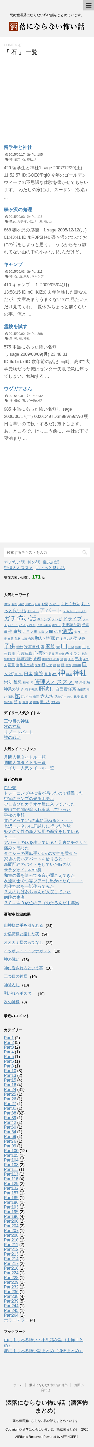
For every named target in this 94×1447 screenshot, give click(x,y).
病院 (38, 673)
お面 (45, 604)
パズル (31, 625)
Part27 (10, 1103)
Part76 (10, 1141)
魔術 (36, 702)
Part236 (11, 1292)
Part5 (9, 1056)
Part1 (9, 1038)
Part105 (11, 1155)
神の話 (33, 562)
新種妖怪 (9, 659)
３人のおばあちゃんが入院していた (37, 892)
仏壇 (57, 632)
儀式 (17, 159)
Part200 (11, 1221)
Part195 (11, 1212)
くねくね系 (70, 604)
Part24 (10, 1089)
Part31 (10, 1108)
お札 (14, 604)
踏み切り (60, 696)
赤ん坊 (47, 696)
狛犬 (49, 665)
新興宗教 (24, 659)
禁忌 (12, 221)
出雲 (11, 638)
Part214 (11, 1259)
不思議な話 (71, 625)
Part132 (37, 396)
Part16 (10, 1085)
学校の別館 (14, 815)
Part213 (11, 1254)
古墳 (24, 638)
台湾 (31, 638)
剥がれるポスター (19, 993)
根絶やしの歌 (50, 659)
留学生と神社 (18, 147)
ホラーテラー (16, 1320)
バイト (13, 625)
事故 (17, 631)
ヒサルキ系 (44, 625)
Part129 (11, 1183)
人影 (41, 631)
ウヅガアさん (18, 388)
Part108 (11, 1165)
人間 (49, 631)
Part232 (11, 1287)
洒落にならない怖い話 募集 (48, 1385)
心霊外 (40, 653)
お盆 (21, 604)
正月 (71, 659)
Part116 (37, 217)
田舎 (28, 673)
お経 (37, 604)
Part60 (10, 1127)
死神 (78, 659)
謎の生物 (26, 696)
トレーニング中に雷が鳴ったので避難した (43, 793)
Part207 (11, 1230)
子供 (9, 646)
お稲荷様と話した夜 (21, 934)
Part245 (11, 1310)
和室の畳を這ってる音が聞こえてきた (39, 875)
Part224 (11, 1273)
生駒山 (76, 665)
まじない (33, 611)
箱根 (82, 682)
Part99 (10, 1146)
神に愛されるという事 (23, 968)
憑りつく (73, 653)
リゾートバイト (18, 732)
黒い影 (55, 702)
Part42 (10, 1122)
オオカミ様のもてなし (23, 942)
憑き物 (59, 653)
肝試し (46, 689)
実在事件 (32, 647)
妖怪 (81, 638)
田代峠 (18, 674)
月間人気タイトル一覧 (25, 757)
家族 (50, 646)
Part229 (11, 1282)
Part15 (10, 1080)
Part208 (37, 334)
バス (22, 625)
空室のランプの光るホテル (29, 798)
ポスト (56, 625)
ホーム (18, 1385)
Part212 (11, 1249)
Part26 (10, 1099)
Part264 (11, 1315)
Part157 (11, 1193)
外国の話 (66, 638)
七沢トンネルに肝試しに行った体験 (37, 826)
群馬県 (33, 689)
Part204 (11, 1226)
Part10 (10, 1071)
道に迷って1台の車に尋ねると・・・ (38, 820)
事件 (8, 631)
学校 (19, 647)
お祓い (29, 604)
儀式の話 (51, 562)
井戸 (26, 632)
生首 (68, 665)
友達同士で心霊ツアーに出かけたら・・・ (43, 881)
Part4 (9, 1052)
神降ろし (12, 985)
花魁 (11, 696)
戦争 (84, 653)
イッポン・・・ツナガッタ (27, 951)
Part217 (11, 1263)
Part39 (10, 1118)
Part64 (10, 1132)
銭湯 (77, 696)
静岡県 (8, 702)
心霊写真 (24, 653)
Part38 (10, 1113)
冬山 (81, 631)
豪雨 (36, 696)
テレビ (57, 619)
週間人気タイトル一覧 (25, 762)
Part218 (11, 1268)
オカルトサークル (74, 611)
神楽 (69, 674)
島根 (78, 647)
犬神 (37, 665)
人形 (34, 632)
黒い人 (45, 702)
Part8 (9, 1066)
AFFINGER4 (69, 1437)
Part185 (37, 154)
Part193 (11, 1207)
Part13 (10, 1075)
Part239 (11, 1301)
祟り (27, 276)
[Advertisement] (48, 95)
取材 (17, 638)
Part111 (11, 1169)
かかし (54, 604)
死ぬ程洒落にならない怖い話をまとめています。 (47, 1421)
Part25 (10, 1094)
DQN (7, 604)
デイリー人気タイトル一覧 (29, 768)
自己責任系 (65, 689)
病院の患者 (14, 897)
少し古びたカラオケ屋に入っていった (39, 804)
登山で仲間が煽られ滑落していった (37, 809)
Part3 (9, 1047)
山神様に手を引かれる (23, 925)
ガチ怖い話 (25, 221)
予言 (85, 625)
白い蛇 (10, 787)
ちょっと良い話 (50, 567)
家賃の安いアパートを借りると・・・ (39, 859)
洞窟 (11, 665)
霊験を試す (15, 326)
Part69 (10, 1136)
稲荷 (26, 682)
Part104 (11, 1160)
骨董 (25, 702)
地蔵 (50, 638)
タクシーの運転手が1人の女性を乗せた (40, 853)
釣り (70, 696)
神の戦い (12, 737)
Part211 (37, 271)
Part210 (11, 1240)
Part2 (9, 1042)
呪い (40, 638)
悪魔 (51, 653)
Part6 (9, 1061)
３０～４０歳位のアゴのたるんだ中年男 (41, 903)
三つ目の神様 (16, 721)
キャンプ (13, 264)
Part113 (11, 1174)
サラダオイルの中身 (23, 870)
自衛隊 (81, 689)
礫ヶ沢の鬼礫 (18, 209)
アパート (51, 610)
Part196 (11, 1216)
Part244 (11, 1306)
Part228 (11, 1277)
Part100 (11, 1150)
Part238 (11, 1296)
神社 (30, 159)
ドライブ (72, 618)
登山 (47, 674)
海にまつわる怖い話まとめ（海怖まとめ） (43, 1351)
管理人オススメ (18, 567)
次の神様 (12, 726)
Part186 (11, 1202)
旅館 (37, 659)
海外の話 (27, 665)
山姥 (71, 647)
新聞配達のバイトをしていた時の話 (37, 864)
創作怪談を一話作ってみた (29, 886)
